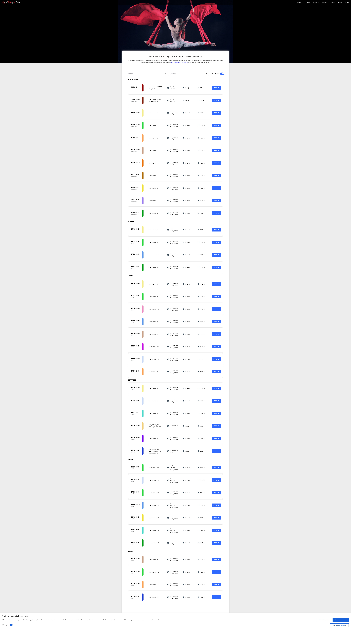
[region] (175, 621)
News (340, 2)
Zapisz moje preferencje (339, 625)
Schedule (316, 2)
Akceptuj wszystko (340, 620)
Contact (332, 2)
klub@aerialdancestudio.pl (179, 62)
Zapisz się (216, 87)
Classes (308, 2)
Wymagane (5, 625)
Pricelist (324, 2)
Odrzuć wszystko (324, 620)
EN (348, 2)
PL (346, 2)
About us (300, 2)
